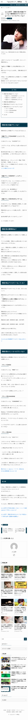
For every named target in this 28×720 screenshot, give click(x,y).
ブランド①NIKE (9, 108)
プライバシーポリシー (20, 710)
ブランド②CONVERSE (10, 110)
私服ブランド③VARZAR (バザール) (13, 99)
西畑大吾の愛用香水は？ (10, 102)
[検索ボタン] (26, 2)
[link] (14, 555)
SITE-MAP (9, 710)
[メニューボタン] (2, 2)
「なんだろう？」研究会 (14, 2)
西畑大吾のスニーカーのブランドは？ (13, 106)
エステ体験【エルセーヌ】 (8, 168)
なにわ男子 (9, 18)
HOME (5, 710)
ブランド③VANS (9, 112)
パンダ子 (14, 552)
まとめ (5, 114)
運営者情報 (9, 711)
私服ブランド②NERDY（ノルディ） (14, 97)
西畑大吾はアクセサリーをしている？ (13, 104)
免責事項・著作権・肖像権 (16, 711)
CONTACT (13, 710)
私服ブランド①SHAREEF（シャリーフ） (15, 95)
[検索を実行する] (25, 639)
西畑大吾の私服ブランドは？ (11, 94)
